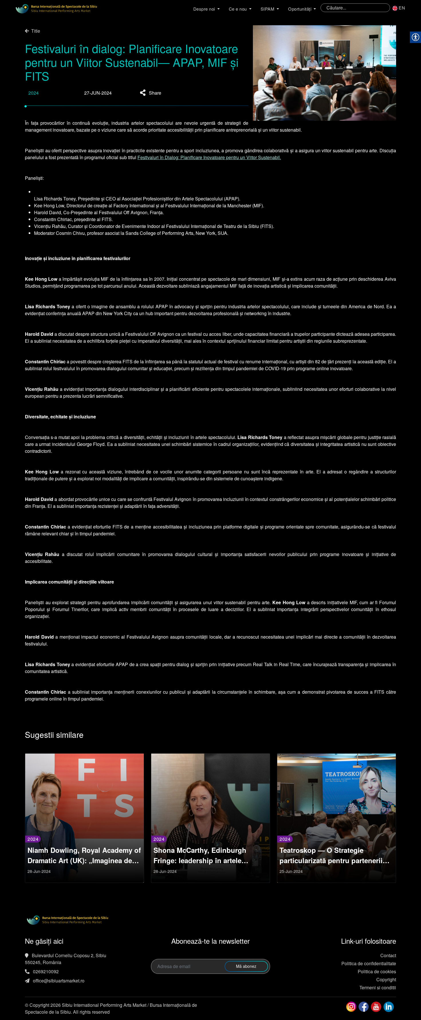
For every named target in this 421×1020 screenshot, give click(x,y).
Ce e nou (238, 9)
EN (402, 8)
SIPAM (268, 9)
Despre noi (204, 9)
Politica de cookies (377, 971)
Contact (388, 955)
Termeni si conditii (377, 987)
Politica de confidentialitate (368, 963)
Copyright (386, 979)
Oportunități (299, 9)
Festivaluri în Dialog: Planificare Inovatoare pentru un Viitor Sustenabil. (209, 157)
